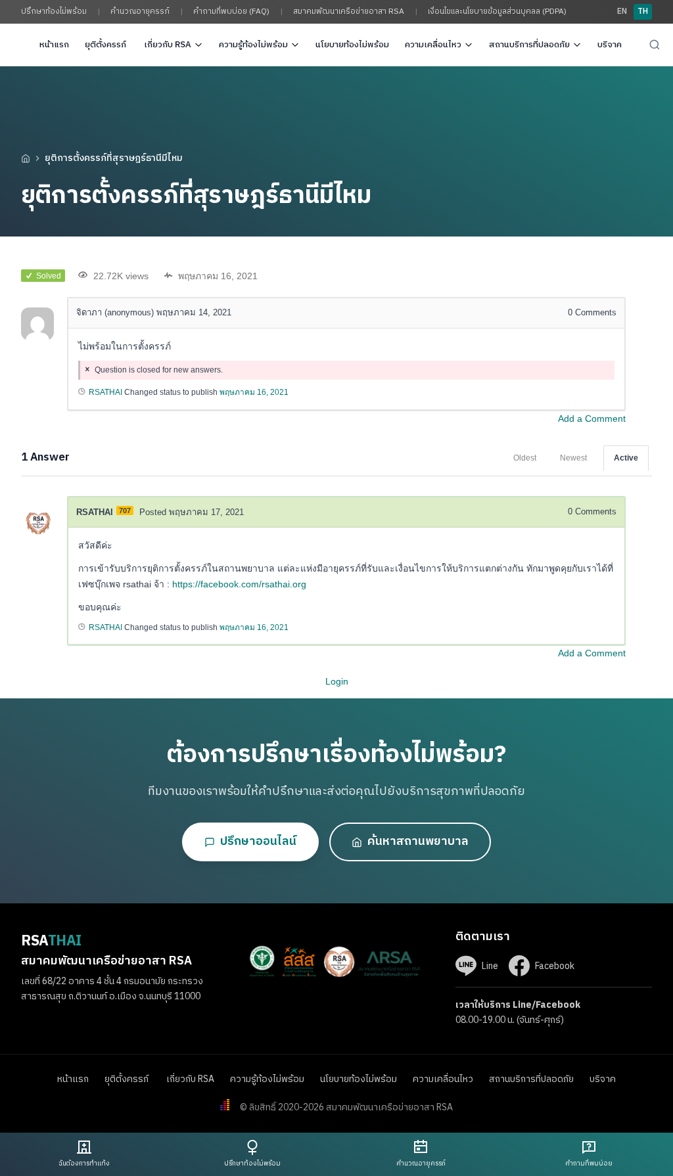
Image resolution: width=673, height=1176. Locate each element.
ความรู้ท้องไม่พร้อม (253, 44)
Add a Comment (592, 418)
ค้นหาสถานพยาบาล (418, 841)
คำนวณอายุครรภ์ (140, 11)
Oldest (524, 458)
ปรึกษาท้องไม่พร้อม (54, 11)
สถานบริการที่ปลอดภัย (529, 44)
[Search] (654, 44)
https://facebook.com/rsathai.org (239, 584)
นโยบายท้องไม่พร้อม (352, 44)
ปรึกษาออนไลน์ (258, 841)
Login (336, 681)
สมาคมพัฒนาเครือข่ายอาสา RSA (348, 11)
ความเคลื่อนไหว (433, 44)
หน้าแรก (54, 44)
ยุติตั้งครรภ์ (106, 44)
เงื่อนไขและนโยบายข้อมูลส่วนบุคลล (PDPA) (497, 11)
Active (626, 458)
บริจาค (609, 44)
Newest (573, 458)
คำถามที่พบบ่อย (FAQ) (231, 11)
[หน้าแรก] (25, 158)
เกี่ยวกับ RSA (167, 44)
